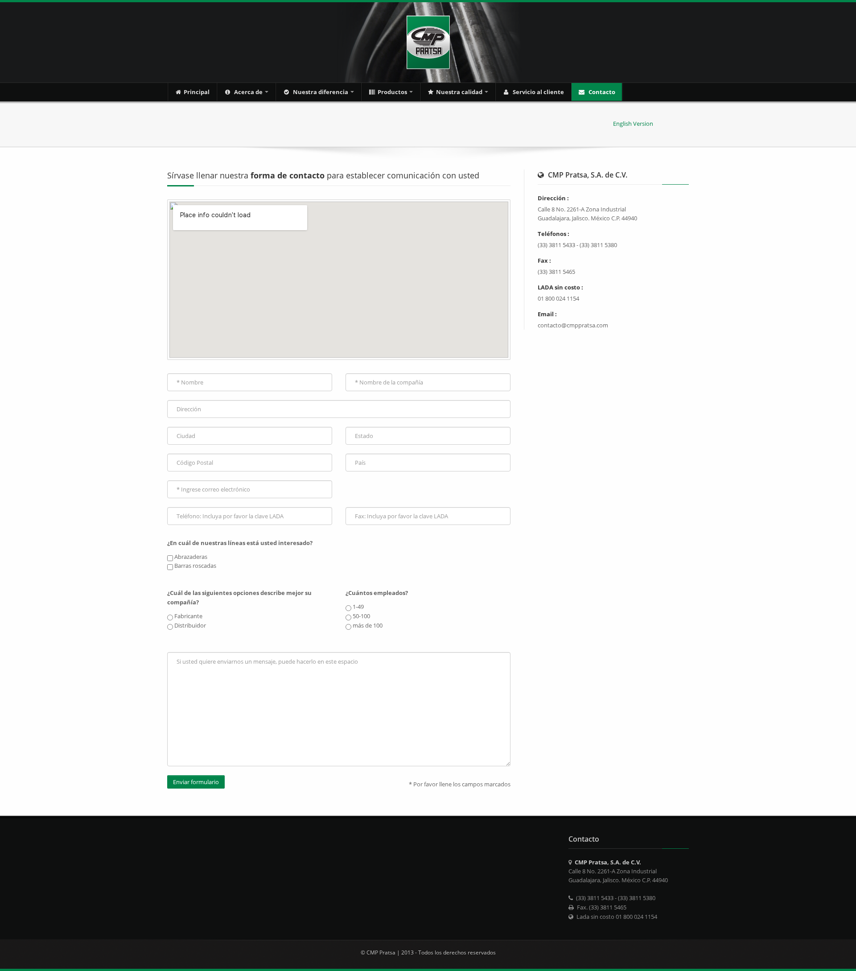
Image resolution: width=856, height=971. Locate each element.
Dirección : (553, 198)
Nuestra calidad (460, 92)
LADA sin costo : (560, 287)
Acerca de (248, 92)
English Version (633, 124)
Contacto (601, 92)
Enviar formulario (196, 782)
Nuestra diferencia (321, 92)
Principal (197, 92)
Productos (393, 92)
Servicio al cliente (537, 92)
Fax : (544, 260)
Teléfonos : (553, 234)
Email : (547, 314)
